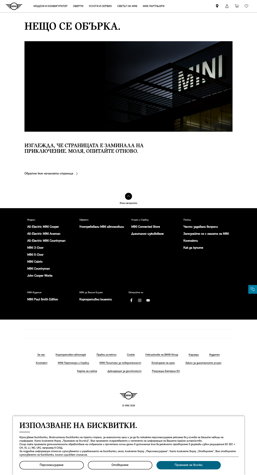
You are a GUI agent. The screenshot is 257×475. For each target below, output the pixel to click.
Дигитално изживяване (147, 234)
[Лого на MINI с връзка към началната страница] (128, 395)
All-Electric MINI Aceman (43, 234)
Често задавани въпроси (200, 227)
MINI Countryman (38, 269)
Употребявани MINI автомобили (101, 227)
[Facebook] (131, 300)
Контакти (190, 241)
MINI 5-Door (35, 255)
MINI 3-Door (35, 248)
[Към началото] (128, 196)
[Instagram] (139, 300)
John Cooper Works (39, 275)
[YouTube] (148, 300)
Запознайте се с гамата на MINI (206, 234)
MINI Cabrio (34, 262)
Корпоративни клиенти (95, 299)
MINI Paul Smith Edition (42, 299)
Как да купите (193, 248)
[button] (227, 6)
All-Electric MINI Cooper (43, 227)
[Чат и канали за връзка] (252, 289)
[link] (217, 6)
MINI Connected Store (145, 227)
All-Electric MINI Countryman (46, 241)
